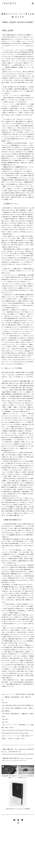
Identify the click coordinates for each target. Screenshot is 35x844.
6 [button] (26, 363)
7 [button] (28, 426)
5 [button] (13, 292)
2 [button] (33, 183)
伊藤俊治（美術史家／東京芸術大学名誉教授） (18, 22)
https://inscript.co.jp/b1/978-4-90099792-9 (14, 760)
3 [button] (14, 233)
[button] (32, 3)
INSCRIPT (9, 3)
